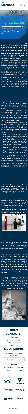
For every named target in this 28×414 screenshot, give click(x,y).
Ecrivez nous (14, 337)
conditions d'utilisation (17, 363)
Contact (8, 371)
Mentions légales (8, 368)
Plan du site (19, 368)
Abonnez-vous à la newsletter (14, 354)
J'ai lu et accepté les (15, 363)
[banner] (7, 4)
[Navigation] (24, 5)
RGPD (20, 371)
